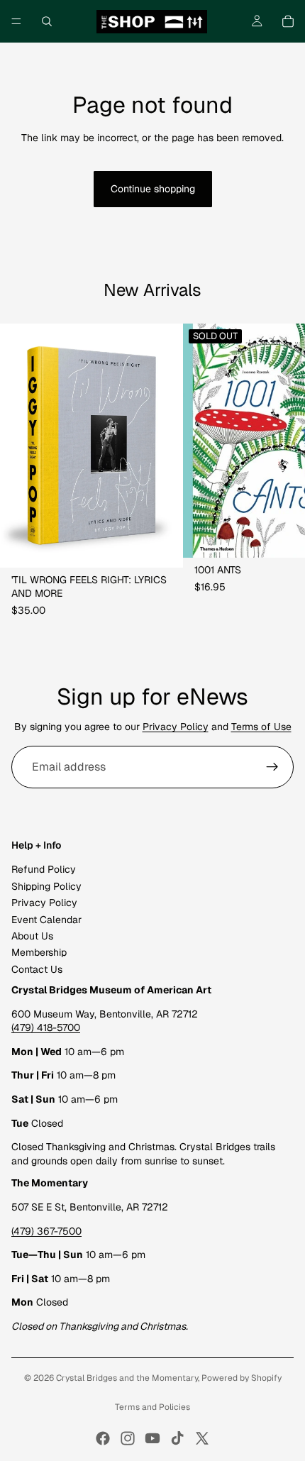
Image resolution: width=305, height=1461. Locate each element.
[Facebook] (102, 1438)
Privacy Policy (176, 726)
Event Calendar (46, 919)
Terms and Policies (152, 1407)
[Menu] (16, 21)
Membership (39, 952)
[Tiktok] (177, 1438)
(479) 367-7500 (46, 1231)
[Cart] (288, 21)
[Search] (46, 21)
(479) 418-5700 (45, 1027)
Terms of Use (261, 726)
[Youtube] (152, 1438)
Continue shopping (153, 188)
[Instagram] (127, 1438)
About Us (32, 936)
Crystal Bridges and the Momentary (127, 1378)
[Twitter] (202, 1438)
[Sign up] (272, 767)
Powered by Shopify (241, 1378)
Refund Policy (43, 869)
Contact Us (36, 969)
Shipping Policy (46, 886)
